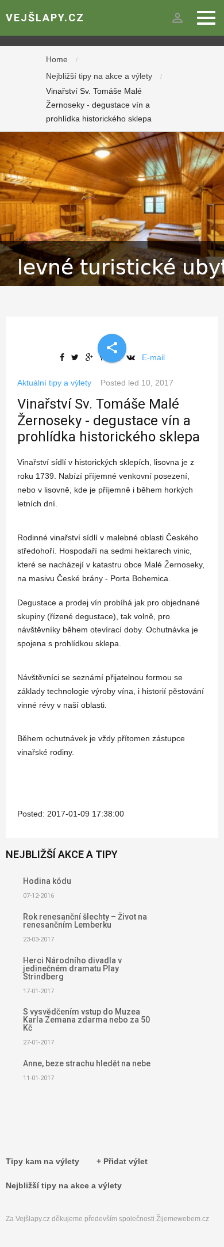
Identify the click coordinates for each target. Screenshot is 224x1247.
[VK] (133, 357)
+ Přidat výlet (122, 1161)
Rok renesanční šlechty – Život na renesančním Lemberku (85, 920)
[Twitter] (77, 357)
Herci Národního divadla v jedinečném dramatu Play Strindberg (72, 968)
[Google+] (92, 357)
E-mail (153, 357)
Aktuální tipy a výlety (54, 382)
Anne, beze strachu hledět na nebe (86, 1063)
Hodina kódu (47, 881)
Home (57, 59)
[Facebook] (64, 357)
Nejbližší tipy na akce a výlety (99, 76)
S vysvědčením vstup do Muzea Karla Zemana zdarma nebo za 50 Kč (86, 1019)
